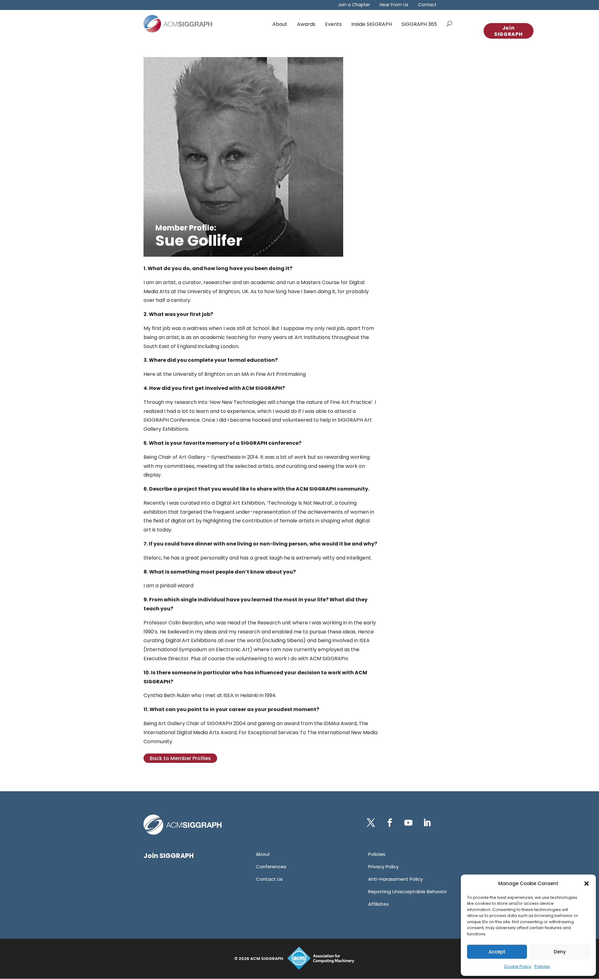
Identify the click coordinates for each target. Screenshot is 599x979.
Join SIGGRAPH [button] (508, 31)
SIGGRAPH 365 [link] (419, 24)
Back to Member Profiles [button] (180, 758)
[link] (178, 24)
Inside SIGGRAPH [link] (371, 24)
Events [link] (333, 24)
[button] (586, 883)
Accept (497, 951)
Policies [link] (542, 966)
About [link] (279, 24)
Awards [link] (306, 24)
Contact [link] (427, 5)
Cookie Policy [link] (517, 966)
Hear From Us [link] (394, 5)
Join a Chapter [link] (354, 5)
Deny (560, 951)
